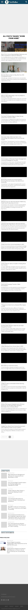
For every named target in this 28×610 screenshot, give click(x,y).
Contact (11, 606)
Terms (21, 606)
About (6, 606)
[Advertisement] (14, 18)
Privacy (17, 606)
